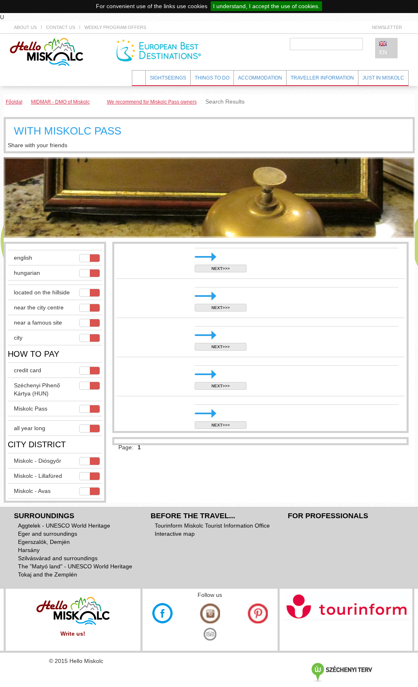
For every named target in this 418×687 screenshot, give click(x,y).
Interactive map (175, 533)
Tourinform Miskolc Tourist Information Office (212, 525)
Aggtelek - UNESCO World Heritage (64, 525)
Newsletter (387, 27)
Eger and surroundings (47, 533)
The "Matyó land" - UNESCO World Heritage (75, 566)
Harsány (29, 550)
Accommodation (260, 78)
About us (25, 27)
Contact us (60, 27)
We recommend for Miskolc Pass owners (152, 102)
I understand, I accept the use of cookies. (266, 6)
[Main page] (46, 51)
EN (383, 52)
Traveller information (322, 78)
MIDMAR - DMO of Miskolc (60, 102)
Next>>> (220, 268)
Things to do (212, 78)
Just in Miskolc (383, 78)
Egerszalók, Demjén (44, 542)
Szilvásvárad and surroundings (58, 558)
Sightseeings (168, 78)
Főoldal (14, 102)
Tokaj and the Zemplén (47, 574)
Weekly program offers (115, 27)
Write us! (72, 633)
